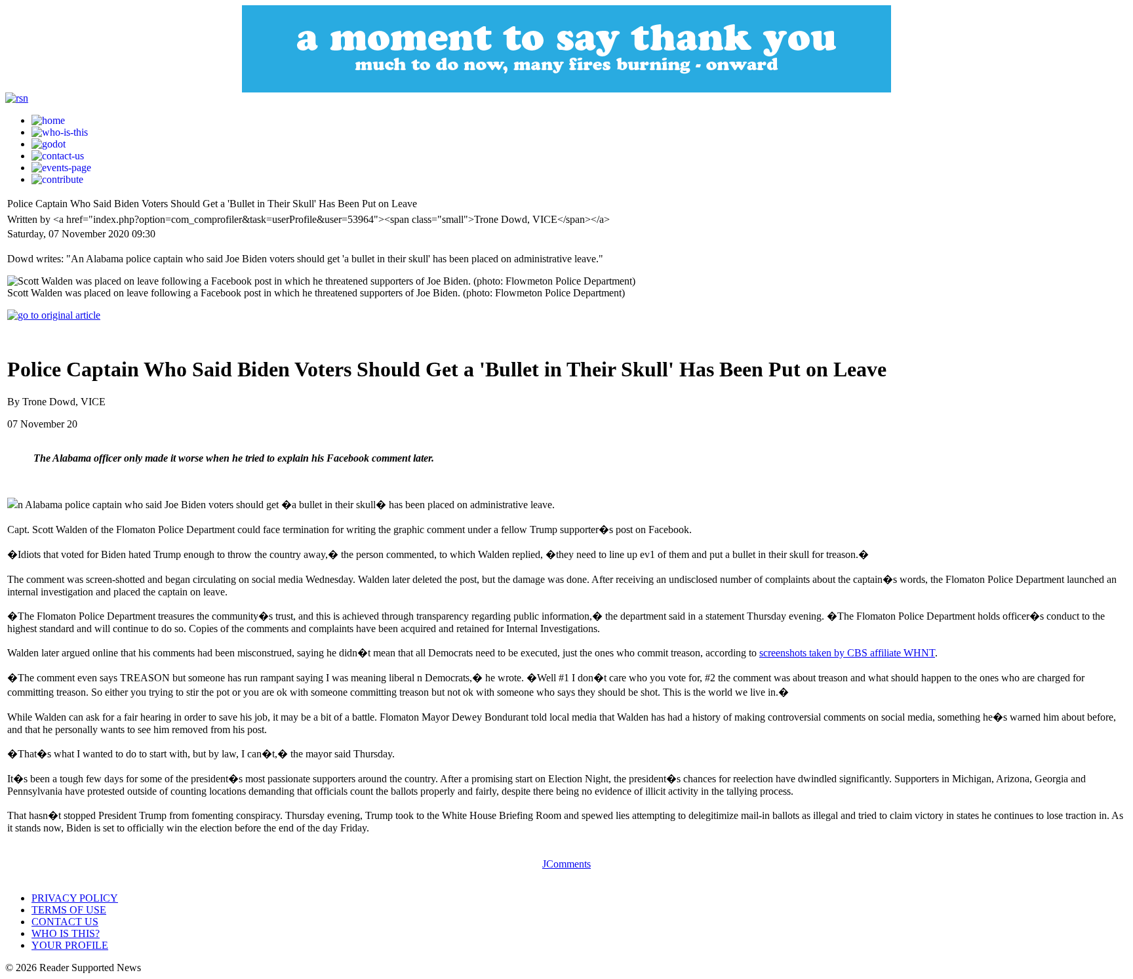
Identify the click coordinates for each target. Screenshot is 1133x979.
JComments (566, 863)
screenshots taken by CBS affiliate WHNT (847, 652)
